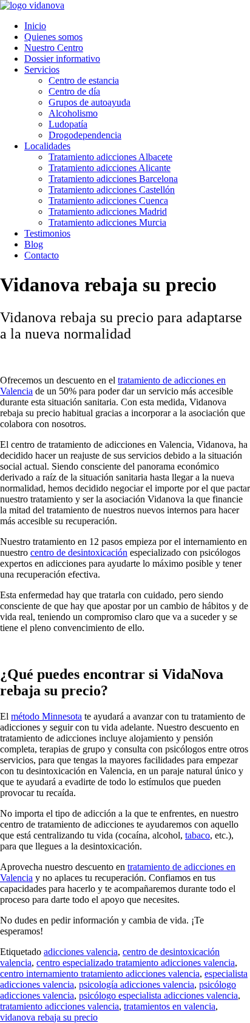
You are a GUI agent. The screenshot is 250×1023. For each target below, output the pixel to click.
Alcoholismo (73, 113)
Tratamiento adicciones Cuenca (108, 200)
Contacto (41, 255)
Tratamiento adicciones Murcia (107, 222)
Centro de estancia (84, 80)
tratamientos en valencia (169, 1006)
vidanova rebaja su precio (49, 1017)
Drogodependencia (85, 135)
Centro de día (74, 91)
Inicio (35, 26)
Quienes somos (53, 37)
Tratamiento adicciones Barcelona (113, 179)
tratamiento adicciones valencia (59, 1006)
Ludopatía (68, 124)
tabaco (197, 835)
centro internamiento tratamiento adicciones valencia (100, 973)
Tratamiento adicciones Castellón (112, 189)
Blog (33, 244)
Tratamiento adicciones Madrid (108, 211)
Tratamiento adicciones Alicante (110, 168)
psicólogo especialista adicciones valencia (158, 995)
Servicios (41, 69)
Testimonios (47, 233)
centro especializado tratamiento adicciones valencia (135, 962)
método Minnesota (46, 716)
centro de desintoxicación (78, 552)
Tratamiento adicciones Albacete (110, 157)
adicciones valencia (81, 952)
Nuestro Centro (53, 47)
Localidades (47, 146)
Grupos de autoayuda (89, 102)
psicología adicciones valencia (136, 984)
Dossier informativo (62, 58)
